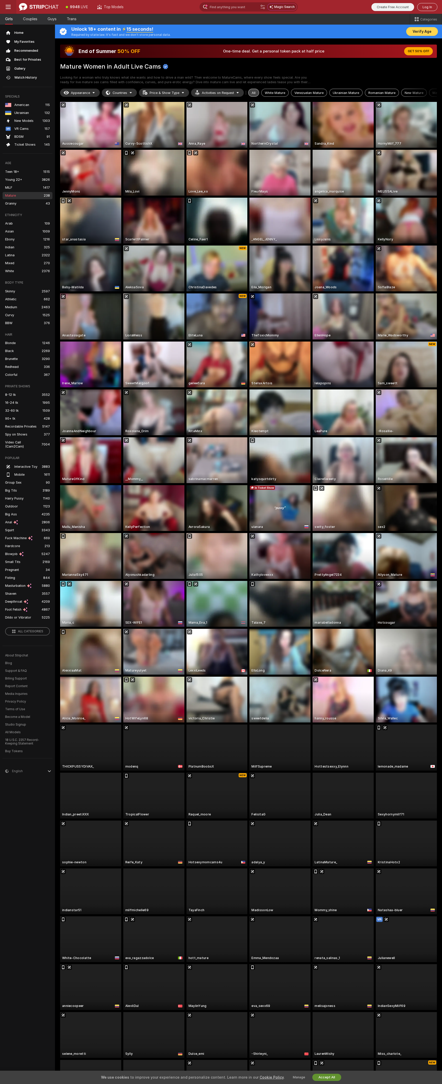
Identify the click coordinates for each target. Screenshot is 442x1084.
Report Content (16, 686)
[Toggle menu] (8, 7)
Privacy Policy (15, 701)
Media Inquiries (16, 694)
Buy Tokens (14, 751)
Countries (120, 93)
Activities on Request (218, 93)
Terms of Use (15, 709)
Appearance (80, 93)
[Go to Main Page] (38, 7)
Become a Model (17, 717)
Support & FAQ (16, 671)
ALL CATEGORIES (30, 631)
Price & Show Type (164, 93)
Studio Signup (15, 724)
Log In (427, 7)
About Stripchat (16, 655)
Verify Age (422, 31)
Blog (8, 663)
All (254, 93)
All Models (13, 732)
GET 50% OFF (418, 51)
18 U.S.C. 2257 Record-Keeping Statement (22, 741)
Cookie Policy (272, 1077)
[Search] (262, 6)
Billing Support (16, 678)
